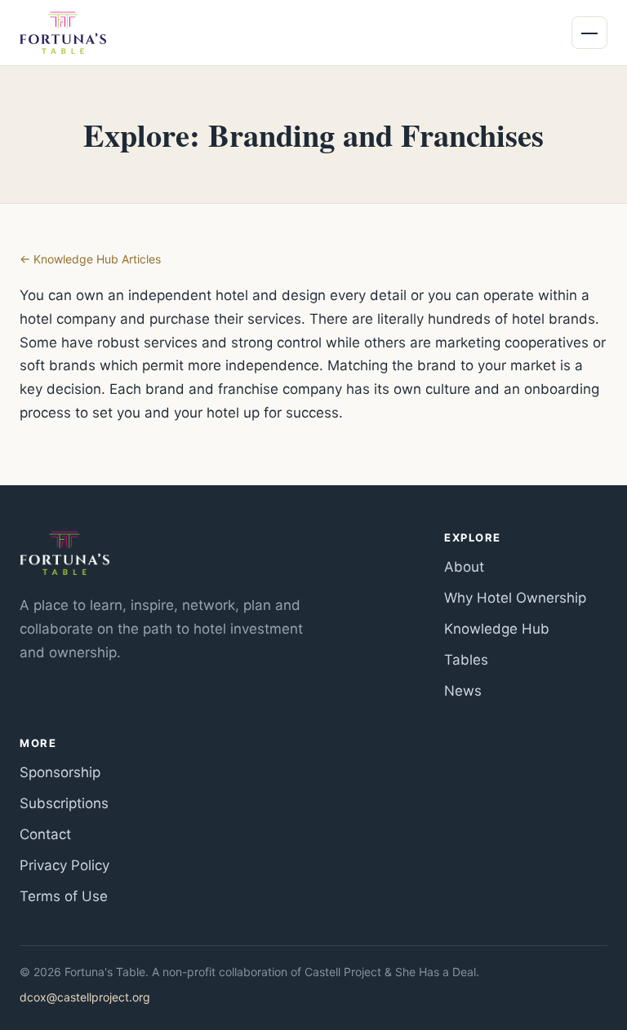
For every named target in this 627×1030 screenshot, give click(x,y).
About (464, 567)
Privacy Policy (64, 865)
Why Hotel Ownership (515, 598)
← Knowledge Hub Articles (90, 259)
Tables (466, 660)
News (463, 691)
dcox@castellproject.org (85, 997)
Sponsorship (60, 772)
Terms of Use (64, 896)
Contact (45, 834)
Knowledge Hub (496, 629)
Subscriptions (64, 803)
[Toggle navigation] (589, 32)
